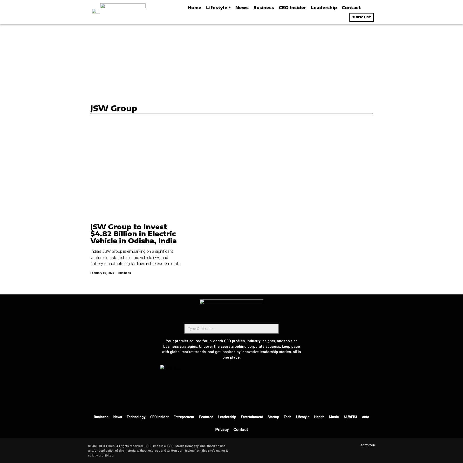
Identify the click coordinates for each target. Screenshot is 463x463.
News (117, 417)
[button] (368, 7)
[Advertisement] (231, 60)
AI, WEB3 (350, 417)
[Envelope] (224, 400)
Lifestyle (302, 417)
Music (334, 417)
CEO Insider (159, 417)
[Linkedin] (253, 400)
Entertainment (252, 417)
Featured (206, 417)
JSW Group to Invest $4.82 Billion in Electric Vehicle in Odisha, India (133, 234)
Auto (365, 417)
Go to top (368, 445)
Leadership (227, 417)
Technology (136, 417)
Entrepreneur (184, 417)
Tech (287, 417)
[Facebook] (239, 400)
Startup (273, 417)
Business (124, 273)
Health (319, 417)
